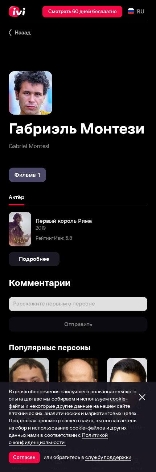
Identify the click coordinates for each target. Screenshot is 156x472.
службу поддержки (108, 457)
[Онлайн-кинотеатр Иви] (19, 11)
